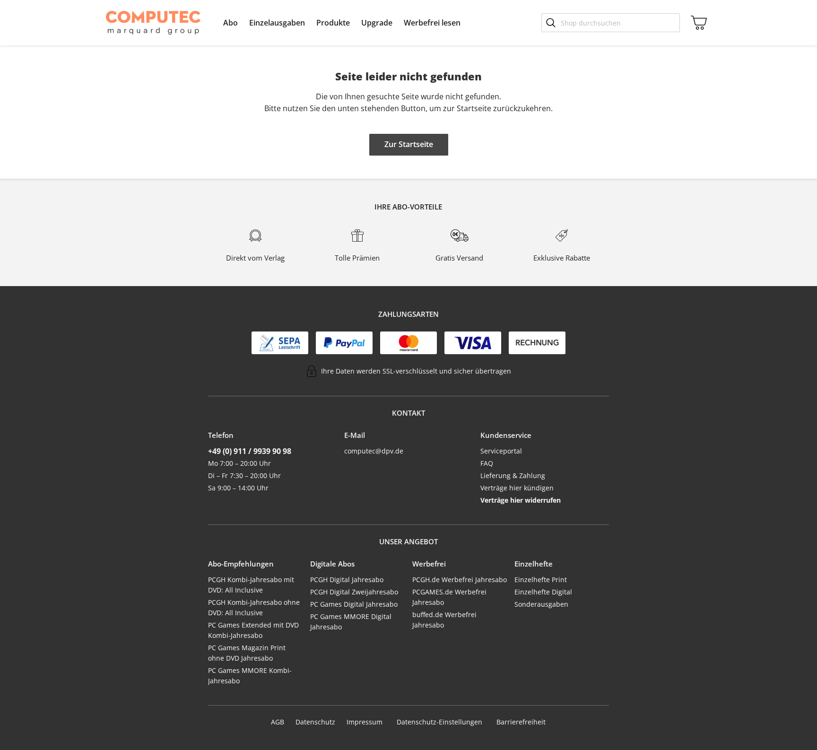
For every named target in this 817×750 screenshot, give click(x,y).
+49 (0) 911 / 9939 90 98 (249, 451)
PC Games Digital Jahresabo (354, 604)
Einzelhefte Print (540, 579)
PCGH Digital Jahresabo (346, 579)
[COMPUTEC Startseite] (153, 22)
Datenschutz (315, 721)
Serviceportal (501, 450)
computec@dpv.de (373, 450)
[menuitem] (230, 22)
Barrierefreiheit (521, 721)
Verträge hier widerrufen (520, 500)
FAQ (486, 463)
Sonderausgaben (541, 604)
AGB (277, 721)
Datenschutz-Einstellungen (439, 722)
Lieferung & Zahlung (512, 475)
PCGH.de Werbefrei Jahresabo (459, 579)
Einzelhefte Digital (543, 591)
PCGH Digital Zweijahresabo (354, 591)
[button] (230, 22)
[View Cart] (697, 22)
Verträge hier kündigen (517, 487)
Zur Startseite (408, 144)
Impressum (364, 721)
